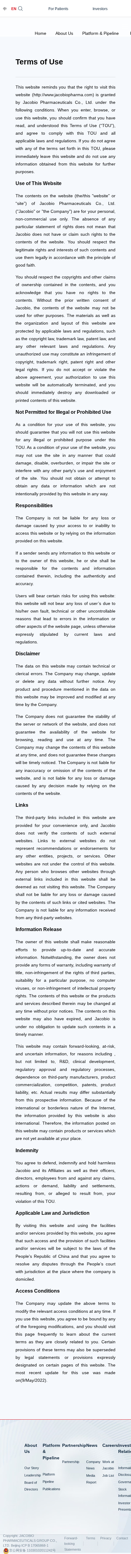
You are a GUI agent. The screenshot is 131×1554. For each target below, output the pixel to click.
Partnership (70, 1462)
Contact (122, 1538)
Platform (49, 1474)
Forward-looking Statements (72, 1543)
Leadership (32, 1475)
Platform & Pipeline (100, 33)
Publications (51, 1489)
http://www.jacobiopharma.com (63, 94)
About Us (64, 33)
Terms (90, 1538)
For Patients (58, 9)
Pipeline (48, 1481)
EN (13, 9)
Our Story (31, 1468)
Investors (100, 9)
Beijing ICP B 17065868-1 (29, 1545)
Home (40, 33)
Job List (108, 1475)
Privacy (106, 1538)
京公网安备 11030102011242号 (32, 1550)
